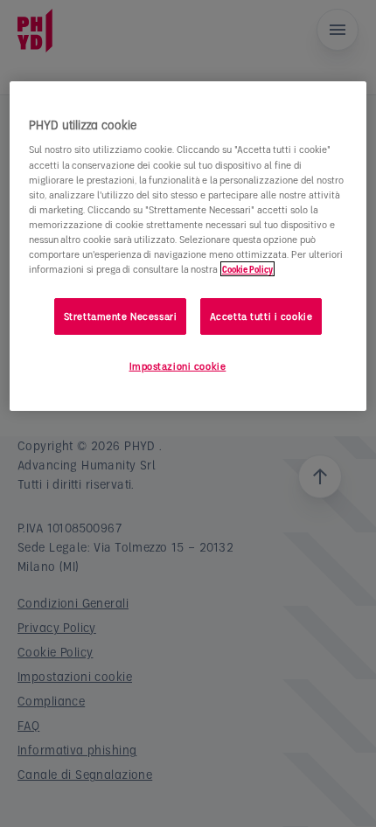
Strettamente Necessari (121, 316)
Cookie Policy (247, 269)
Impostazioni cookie (177, 366)
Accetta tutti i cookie (261, 316)
